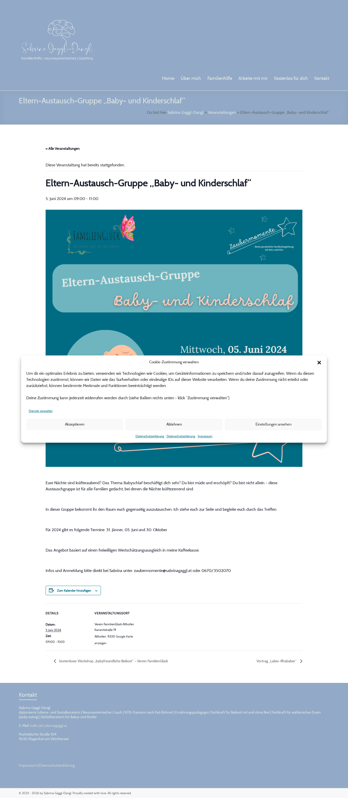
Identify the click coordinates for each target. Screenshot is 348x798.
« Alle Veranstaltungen (63, 148)
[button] (319, 362)
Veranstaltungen (222, 112)
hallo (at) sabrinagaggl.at (48, 725)
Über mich (191, 78)
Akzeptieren (74, 424)
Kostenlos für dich (291, 78)
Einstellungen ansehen (273, 424)
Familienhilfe (219, 78)
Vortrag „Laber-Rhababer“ (277, 661)
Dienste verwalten (41, 411)
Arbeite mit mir (253, 78)
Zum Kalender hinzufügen (74, 590)
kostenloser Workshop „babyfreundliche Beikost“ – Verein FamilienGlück (113, 661)
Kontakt (321, 78)
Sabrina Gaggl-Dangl (185, 112)
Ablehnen (174, 424)
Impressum (205, 436)
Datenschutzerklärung (150, 436)
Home (168, 78)
